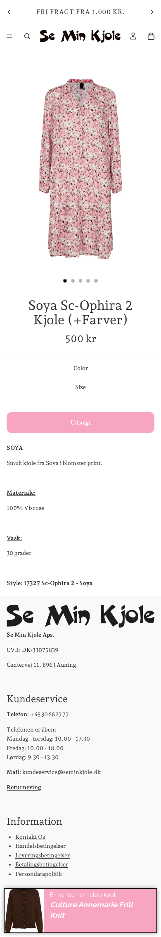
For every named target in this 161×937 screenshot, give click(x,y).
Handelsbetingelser (40, 846)
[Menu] (9, 36)
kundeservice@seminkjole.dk (61, 772)
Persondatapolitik (38, 874)
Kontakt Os (30, 836)
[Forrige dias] (9, 12)
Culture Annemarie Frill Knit (91, 910)
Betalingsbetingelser (41, 864)
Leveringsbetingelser (42, 855)
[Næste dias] (152, 12)
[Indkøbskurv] (151, 36)
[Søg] (27, 36)
